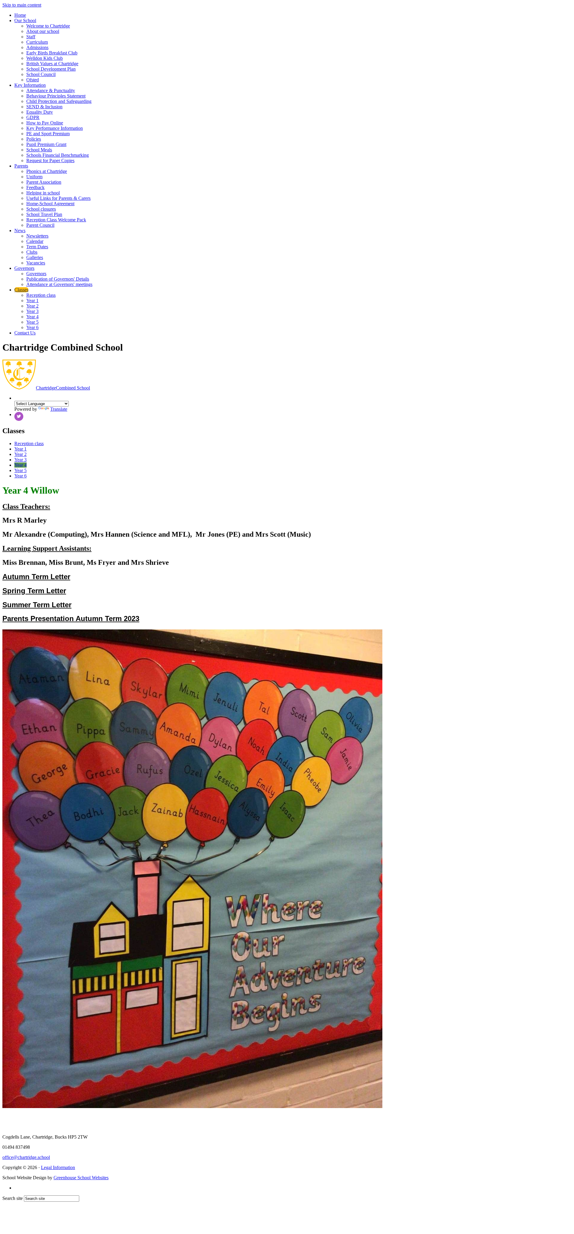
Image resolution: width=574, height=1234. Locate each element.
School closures (41, 209)
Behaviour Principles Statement (56, 95)
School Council (41, 74)
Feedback (35, 187)
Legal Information (58, 1167)
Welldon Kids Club (44, 58)
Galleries (34, 257)
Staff (30, 36)
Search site (12, 1198)
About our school (42, 31)
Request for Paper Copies (50, 160)
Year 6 (32, 327)
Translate (58, 409)
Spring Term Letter (34, 591)
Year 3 (32, 311)
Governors (24, 268)
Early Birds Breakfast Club (51, 52)
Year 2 (32, 305)
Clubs (31, 252)
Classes (21, 289)
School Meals (39, 149)
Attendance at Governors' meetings (59, 284)
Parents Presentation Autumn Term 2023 (70, 618)
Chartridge (63, 387)
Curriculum (37, 42)
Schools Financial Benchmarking (57, 155)
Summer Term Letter (36, 605)
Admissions (37, 47)
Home (20, 15)
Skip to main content (21, 4)
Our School (25, 20)
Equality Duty (39, 112)
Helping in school (43, 192)
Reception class (41, 295)
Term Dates (37, 246)
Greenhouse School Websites (81, 1177)
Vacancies (35, 262)
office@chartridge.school (26, 1157)
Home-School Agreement (50, 203)
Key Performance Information (54, 128)
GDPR (32, 117)
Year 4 (32, 316)
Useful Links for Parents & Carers (58, 198)
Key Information (30, 85)
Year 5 (32, 322)
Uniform (34, 176)
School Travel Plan (44, 214)
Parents (21, 165)
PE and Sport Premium (48, 133)
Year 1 (32, 300)
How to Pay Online (44, 122)
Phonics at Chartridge (46, 171)
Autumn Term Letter (36, 577)
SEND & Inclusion (44, 106)
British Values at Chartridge (52, 63)
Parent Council (40, 225)
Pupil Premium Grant (46, 144)
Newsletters (37, 235)
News (19, 230)
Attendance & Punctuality (50, 90)
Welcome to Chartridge (48, 25)
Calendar (34, 241)
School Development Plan (51, 68)
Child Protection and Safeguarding (58, 101)
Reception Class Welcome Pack (56, 219)
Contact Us (25, 332)
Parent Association (43, 182)
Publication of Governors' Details (57, 279)
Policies (33, 138)
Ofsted (32, 79)
